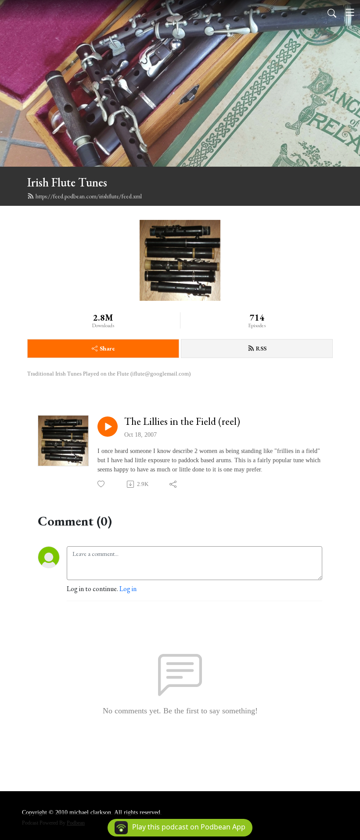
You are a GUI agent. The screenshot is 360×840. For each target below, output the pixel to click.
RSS (261, 348)
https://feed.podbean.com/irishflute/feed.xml (89, 196)
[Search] (332, 12)
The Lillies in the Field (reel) (182, 421)
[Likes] (102, 484)
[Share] (174, 484)
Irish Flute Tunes (67, 182)
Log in (128, 588)
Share (107, 348)
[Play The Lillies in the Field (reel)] (107, 426)
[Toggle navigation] (350, 12)
